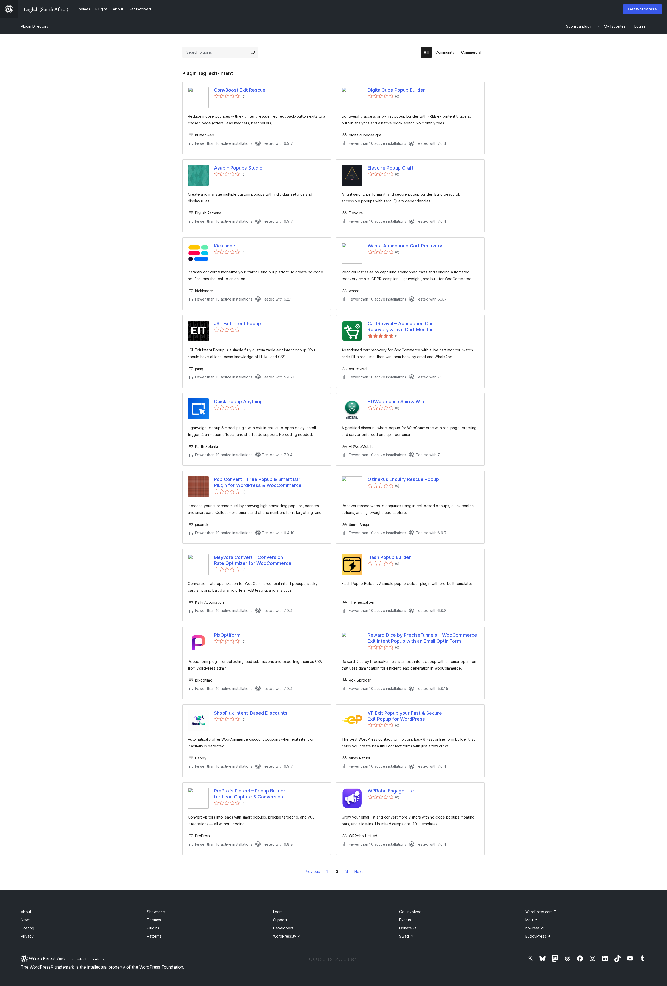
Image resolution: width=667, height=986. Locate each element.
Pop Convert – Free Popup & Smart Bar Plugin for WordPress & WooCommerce (257, 482)
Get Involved (410, 911)
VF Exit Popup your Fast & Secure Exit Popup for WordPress (405, 716)
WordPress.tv (287, 936)
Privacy (27, 936)
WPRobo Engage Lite (391, 791)
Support (280, 920)
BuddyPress (538, 936)
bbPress (534, 928)
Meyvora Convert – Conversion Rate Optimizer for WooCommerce (252, 560)
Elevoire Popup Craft (390, 168)
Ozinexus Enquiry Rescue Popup (403, 479)
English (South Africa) (88, 959)
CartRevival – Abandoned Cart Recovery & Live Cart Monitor (401, 326)
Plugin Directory (34, 26)
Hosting (27, 928)
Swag (406, 936)
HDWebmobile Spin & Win (396, 401)
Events (405, 920)
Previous (312, 871)
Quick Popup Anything (238, 401)
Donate (407, 928)
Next (358, 871)
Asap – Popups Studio (238, 168)
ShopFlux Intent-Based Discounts (250, 713)
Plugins (153, 928)
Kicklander (225, 245)
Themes (154, 920)
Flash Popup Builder (389, 557)
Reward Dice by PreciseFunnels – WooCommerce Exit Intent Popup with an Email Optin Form (422, 638)
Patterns (154, 936)
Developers (283, 928)
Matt (531, 920)
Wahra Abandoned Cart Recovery (405, 245)
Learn (278, 911)
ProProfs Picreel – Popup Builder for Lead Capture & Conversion (249, 794)
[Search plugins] (253, 52)
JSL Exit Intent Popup (237, 323)
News (25, 920)
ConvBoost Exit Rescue (239, 90)
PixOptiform (227, 635)
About (26, 911)
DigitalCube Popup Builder (396, 90)
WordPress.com (541, 911)
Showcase (156, 911)
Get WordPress (642, 9)
